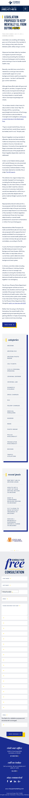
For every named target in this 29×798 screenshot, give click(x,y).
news (9, 424)
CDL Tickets (11, 364)
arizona (10, 345)
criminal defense (8, 36)
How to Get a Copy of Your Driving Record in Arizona (13, 490)
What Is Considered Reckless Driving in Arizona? (14, 500)
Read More (8, 324)
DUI (8, 400)
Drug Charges (13, 394)
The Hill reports (10, 172)
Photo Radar (12, 429)
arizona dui (12, 351)
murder (10, 418)
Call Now (14, 771)
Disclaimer (13, 794)
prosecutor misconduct (12, 442)
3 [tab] (14, 550)
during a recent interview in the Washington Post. (14, 119)
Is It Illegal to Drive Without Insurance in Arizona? (13, 510)
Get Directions (14, 756)
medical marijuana (11, 412)
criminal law (12, 382)
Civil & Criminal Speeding (13, 370)
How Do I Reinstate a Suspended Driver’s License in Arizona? (13, 522)
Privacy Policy (20, 794)
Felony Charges (13, 405)
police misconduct (12, 435)
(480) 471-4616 (9, 9)
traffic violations (11, 455)
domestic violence (11, 388)
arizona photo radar (13, 357)
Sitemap (26, 794)
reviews (10, 449)
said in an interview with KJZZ (17, 303)
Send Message (14, 734)
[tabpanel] (14, 535)
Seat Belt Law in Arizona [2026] (13, 481)
